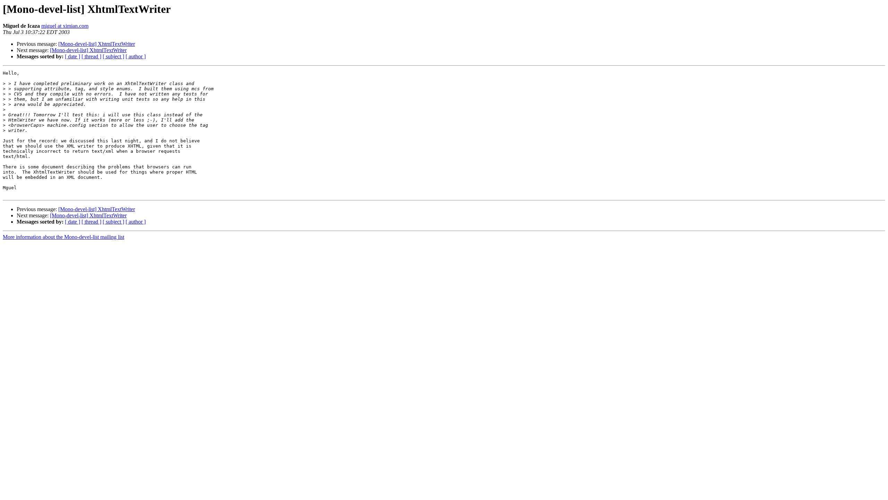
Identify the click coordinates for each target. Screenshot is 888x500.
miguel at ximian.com (64, 26)
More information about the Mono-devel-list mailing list (63, 237)
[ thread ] (91, 56)
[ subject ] (113, 56)
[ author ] (136, 56)
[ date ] (72, 56)
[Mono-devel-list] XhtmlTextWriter (96, 44)
